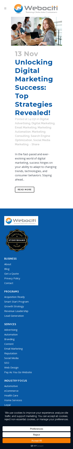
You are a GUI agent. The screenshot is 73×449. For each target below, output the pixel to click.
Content (9, 344)
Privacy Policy (12, 278)
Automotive (11, 386)
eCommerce (11, 390)
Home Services (13, 400)
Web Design (11, 367)
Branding (9, 339)
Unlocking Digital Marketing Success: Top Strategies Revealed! (34, 87)
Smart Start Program (16, 301)
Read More (25, 189)
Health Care (11, 395)
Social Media (11, 358)
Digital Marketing (43, 123)
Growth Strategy (14, 306)
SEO (6, 362)
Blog (7, 269)
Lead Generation (14, 315)
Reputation (10, 353)
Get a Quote (11, 273)
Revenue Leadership (16, 311)
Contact (8, 283)
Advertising (10, 329)
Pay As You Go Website (18, 372)
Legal (7, 405)
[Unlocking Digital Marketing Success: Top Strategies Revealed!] (36, 31)
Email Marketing (25, 127)
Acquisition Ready (14, 296)
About (7, 264)
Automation (11, 334)
